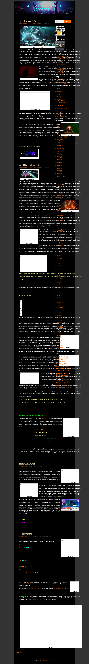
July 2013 (58, 250)
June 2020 (59, 200)
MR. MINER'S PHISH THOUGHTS (44, 8)
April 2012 (58, 275)
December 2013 (60, 243)
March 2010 (59, 317)
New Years (34, 23)
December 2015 (60, 222)
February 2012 (59, 278)
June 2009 (59, 332)
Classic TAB (64, 361)
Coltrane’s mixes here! (31, 455)
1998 (67, 356)
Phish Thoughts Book (46, 418)
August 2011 (59, 288)
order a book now (38, 597)
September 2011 (60, 287)
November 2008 (60, 343)
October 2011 (59, 285)
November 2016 (60, 217)
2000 (60, 358)
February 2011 (59, 298)
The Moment (59, 382)
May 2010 (58, 313)
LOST (56, 370)
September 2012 (60, 267)
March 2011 (59, 297)
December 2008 (60, 342)
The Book (38, 536)
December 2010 (60, 302)
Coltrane (22, 449)
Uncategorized (24, 23)
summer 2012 (59, 380)
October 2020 (59, 198)
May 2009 (59, 333)
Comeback (58, 363)
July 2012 (58, 270)
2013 (56, 361)
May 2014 (58, 238)
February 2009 (59, 338)
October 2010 (59, 305)
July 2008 (59, 350)
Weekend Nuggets (61, 385)
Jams (31, 536)
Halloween (67, 366)
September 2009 (60, 327)
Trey (65, 382)
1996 (61, 356)
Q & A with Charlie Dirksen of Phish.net (34, 588)
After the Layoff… (27, 463)
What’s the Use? (29, 572)
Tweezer (21, 566)
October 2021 (59, 193)
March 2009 (59, 337)
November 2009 (60, 323)
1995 (59, 356)
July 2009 (59, 330)
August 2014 (59, 233)
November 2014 (60, 230)
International (62, 368)
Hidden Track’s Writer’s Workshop (30, 583)
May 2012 (58, 273)
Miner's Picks (65, 370)
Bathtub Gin (21, 554)
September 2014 (60, 232)
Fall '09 (57, 365)
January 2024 (59, 190)
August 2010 (59, 308)
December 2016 (60, 215)
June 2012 (59, 272)
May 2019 (58, 202)
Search (67, 21)
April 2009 (59, 335)
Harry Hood (21, 547)
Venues (57, 384)
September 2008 (60, 347)
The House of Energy (29, 164)
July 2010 (58, 310)
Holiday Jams (25, 533)
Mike (59, 370)
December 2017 (60, 210)
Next (52, 652)
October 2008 (59, 345)
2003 (62, 358)
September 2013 (60, 248)
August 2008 (59, 348)
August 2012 (59, 268)
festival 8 (57, 366)
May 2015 (58, 225)
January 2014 (59, 242)
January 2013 (59, 260)
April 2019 (59, 203)
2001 (20, 522)
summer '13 (58, 376)
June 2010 (59, 312)
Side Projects (58, 373)
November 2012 (60, 263)
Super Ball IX (67, 380)
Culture (65, 363)
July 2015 (58, 223)
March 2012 (59, 277)
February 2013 (59, 258)
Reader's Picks (66, 372)
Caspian (25, 566)
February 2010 (59, 318)
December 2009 (60, 322)
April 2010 (59, 315)
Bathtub (33, 554)
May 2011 (58, 293)
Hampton (57, 368)
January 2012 (59, 280)
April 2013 (59, 255)
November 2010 (60, 303)
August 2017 (59, 213)
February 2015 (59, 227)
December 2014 (60, 228)
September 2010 (60, 307)
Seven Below (21, 572)
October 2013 (59, 247)
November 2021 (60, 192)
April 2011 (58, 295)
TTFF (68, 382)
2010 (57, 360)
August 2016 (59, 220)
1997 (64, 356)
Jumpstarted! (25, 295)
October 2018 (59, 207)
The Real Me (28, 554)
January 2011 (59, 300)
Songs (65, 373)
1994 (56, 356)
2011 (31, 23)
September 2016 (60, 218)
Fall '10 (61, 365)
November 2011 (60, 283)
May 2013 (58, 253)
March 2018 (59, 208)
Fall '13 (65, 365)
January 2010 (59, 320)
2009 (66, 358)
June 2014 (59, 237)
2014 (60, 361)
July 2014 (58, 235)
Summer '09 (59, 375)
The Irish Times (40, 429)
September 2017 (60, 212)
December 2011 (60, 282)
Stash (20, 560)
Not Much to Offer (28, 21)
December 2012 (60, 262)
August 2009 (59, 328)
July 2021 (58, 197)
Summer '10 (66, 375)
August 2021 (59, 195)
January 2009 (59, 340)
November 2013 (60, 245)
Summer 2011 (60, 378)
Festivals (62, 366)
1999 (56, 358)
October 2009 (59, 325)
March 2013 (59, 257)
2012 (65, 360)
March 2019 (59, 205)
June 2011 (59, 292)
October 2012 (59, 265)
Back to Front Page (44, 657)
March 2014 (59, 240)
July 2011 (58, 290)
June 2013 (59, 252)
